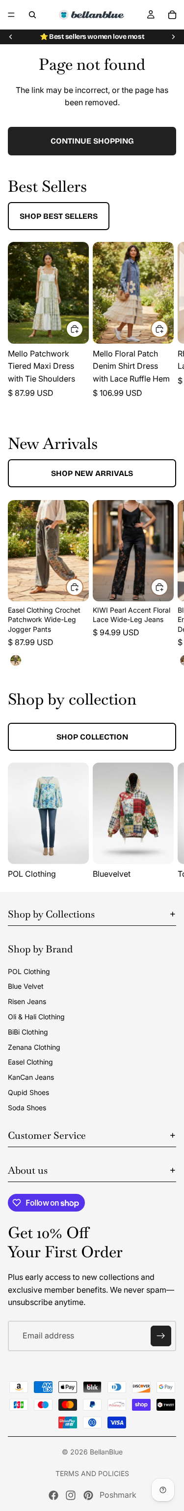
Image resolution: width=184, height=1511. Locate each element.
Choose (82, 329)
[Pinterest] (88, 1495)
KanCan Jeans (31, 1077)
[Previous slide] (11, 37)
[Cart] (172, 15)
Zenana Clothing (34, 1047)
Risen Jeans (27, 1001)
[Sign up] (161, 1336)
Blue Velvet (26, 986)
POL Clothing (29, 971)
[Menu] (11, 14)
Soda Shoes (27, 1107)
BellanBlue (106, 1452)
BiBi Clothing (28, 1032)
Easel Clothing (30, 1062)
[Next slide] (173, 37)
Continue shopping (92, 141)
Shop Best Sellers (59, 216)
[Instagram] (71, 1495)
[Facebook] (53, 1495)
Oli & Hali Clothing (36, 1016)
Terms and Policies (92, 1473)
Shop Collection (92, 736)
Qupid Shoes (28, 1092)
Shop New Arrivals (92, 473)
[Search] (32, 15)
